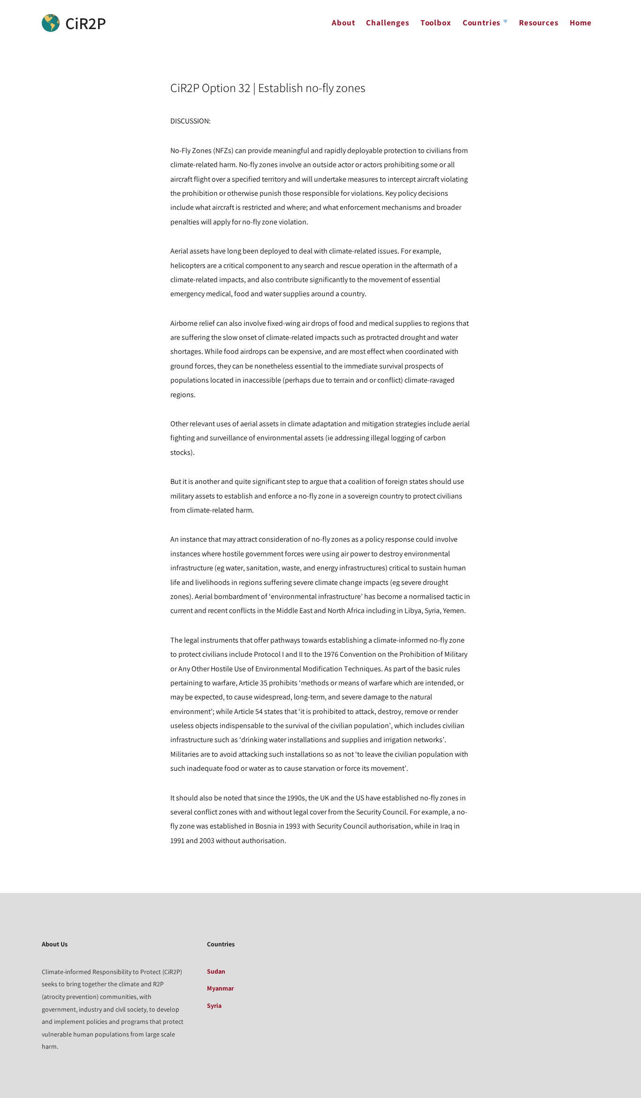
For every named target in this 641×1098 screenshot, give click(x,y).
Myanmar (220, 988)
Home (581, 22)
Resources (538, 22)
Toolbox (435, 22)
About (343, 22)
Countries (482, 22)
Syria (214, 1005)
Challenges (387, 22)
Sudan (216, 971)
